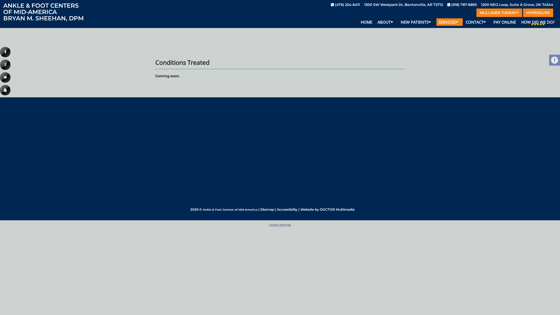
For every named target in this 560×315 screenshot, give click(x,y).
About (384, 22)
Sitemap (267, 209)
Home (366, 22)
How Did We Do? (538, 22)
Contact (474, 22)
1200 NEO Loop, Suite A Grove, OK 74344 (517, 5)
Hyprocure (538, 13)
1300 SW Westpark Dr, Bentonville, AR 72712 (403, 5)
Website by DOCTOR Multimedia (327, 209)
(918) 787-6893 (464, 5)
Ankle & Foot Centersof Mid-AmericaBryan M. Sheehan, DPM (43, 12)
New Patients (415, 22)
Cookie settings (280, 225)
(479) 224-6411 (347, 5)
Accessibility (287, 209)
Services (447, 22)
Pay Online (505, 22)
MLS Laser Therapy (499, 13)
